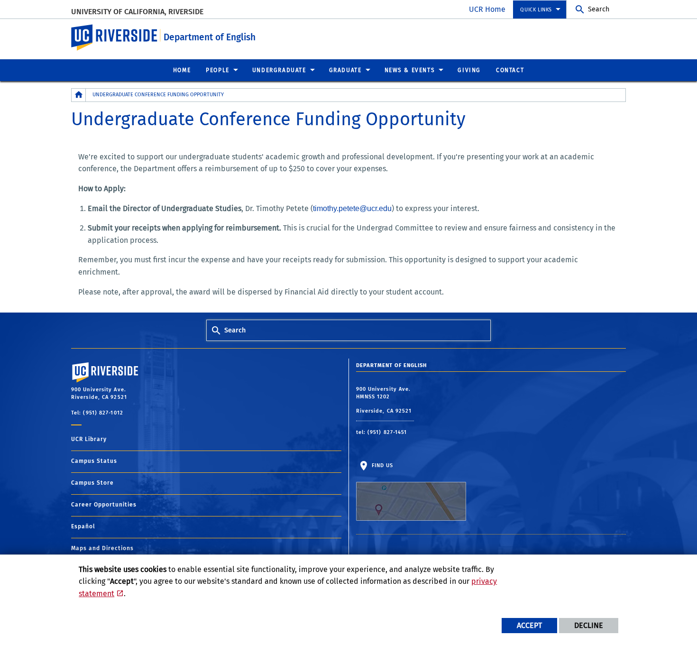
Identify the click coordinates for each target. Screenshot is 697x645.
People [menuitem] (217, 70)
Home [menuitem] (182, 70)
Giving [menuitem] (469, 70)
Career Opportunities (104, 504)
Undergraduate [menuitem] (279, 70)
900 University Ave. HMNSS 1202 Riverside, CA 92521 (385, 400)
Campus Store (92, 482)
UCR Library (89, 439)
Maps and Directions (102, 548)
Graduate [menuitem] (345, 70)
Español (83, 526)
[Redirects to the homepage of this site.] (79, 95)
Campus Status (94, 461)
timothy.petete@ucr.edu (352, 208)
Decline (588, 625)
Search (598, 9)
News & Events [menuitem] (410, 70)
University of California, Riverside (137, 11)
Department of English (210, 37)
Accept (529, 625)
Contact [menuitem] (510, 70)
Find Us (382, 465)
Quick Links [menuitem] (536, 10)
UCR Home (487, 9)
